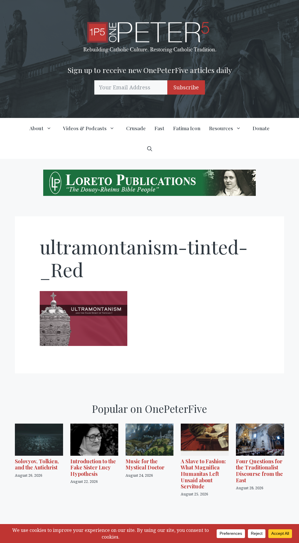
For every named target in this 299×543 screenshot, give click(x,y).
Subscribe (186, 87)
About (36, 128)
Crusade (136, 128)
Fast (159, 128)
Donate (261, 128)
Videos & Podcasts (85, 128)
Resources (221, 128)
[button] (150, 148)
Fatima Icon (186, 128)
